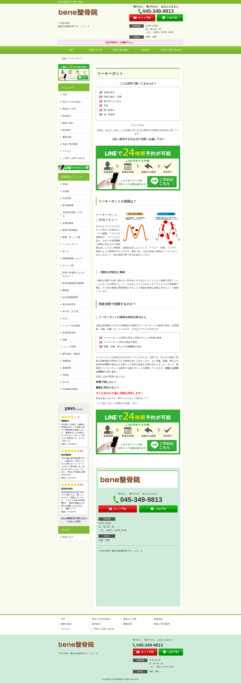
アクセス (66, 151)
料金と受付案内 (120, 50)
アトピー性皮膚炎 (71, 325)
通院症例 (66, 137)
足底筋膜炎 (67, 223)
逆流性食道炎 (69, 332)
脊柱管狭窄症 (69, 304)
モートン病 (67, 265)
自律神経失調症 (70, 389)
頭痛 (64, 339)
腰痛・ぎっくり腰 (71, 237)
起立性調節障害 (70, 297)
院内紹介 (66, 130)
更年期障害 (67, 205)
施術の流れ (67, 123)
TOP (70, 50)
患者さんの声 (95, 50)
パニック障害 (69, 346)
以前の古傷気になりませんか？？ (73, 274)
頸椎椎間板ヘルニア (72, 258)
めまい (65, 318)
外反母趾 (66, 198)
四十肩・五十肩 (70, 311)
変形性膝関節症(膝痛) (73, 283)
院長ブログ (67, 537)
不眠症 (65, 375)
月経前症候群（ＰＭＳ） (72, 214)
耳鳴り (65, 184)
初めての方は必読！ (72, 102)
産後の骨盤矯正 (70, 230)
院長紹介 (145, 50)
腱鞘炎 (65, 290)
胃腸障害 (66, 368)
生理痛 (65, 191)
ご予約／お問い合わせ (170, 50)
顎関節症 (66, 361)
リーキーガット (70, 244)
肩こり (65, 251)
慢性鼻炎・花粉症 (71, 354)
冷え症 (65, 382)
